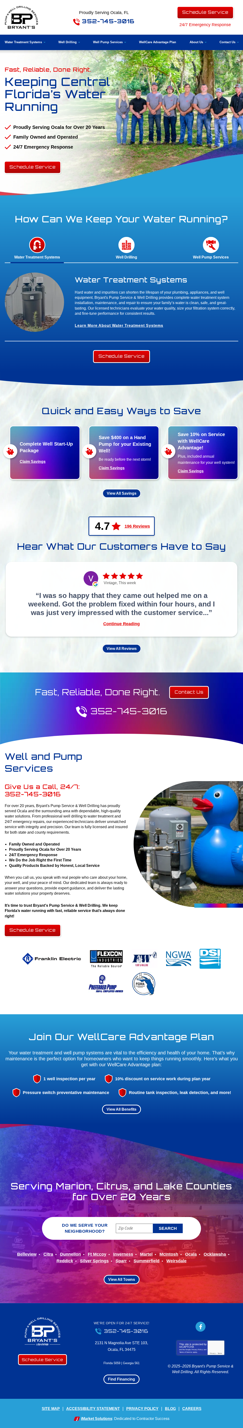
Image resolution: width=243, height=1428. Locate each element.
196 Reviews (137, 526)
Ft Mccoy (97, 1254)
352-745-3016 (107, 21)
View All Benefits (121, 1109)
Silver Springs (94, 1261)
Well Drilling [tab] (126, 257)
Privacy (213, 1353)
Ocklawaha (215, 1254)
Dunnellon (70, 1254)
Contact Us (189, 692)
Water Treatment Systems (131, 280)
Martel (146, 1254)
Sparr (121, 1261)
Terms (220, 1353)
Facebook (201, 1327)
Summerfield (146, 1261)
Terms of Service (185, 1352)
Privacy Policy (197, 1349)
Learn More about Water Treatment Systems (119, 326)
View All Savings (121, 493)
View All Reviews (122, 649)
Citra (48, 1254)
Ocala (191, 1254)
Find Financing (121, 1379)
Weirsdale (176, 1261)
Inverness (123, 1254)
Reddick (64, 1261)
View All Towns (121, 1280)
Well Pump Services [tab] (211, 257)
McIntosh (168, 1254)
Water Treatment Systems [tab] (37, 257)
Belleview (27, 1254)
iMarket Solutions (96, 1419)
